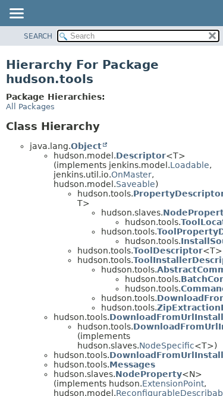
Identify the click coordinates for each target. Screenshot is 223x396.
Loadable (189, 165)
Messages (132, 364)
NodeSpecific (166, 345)
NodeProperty (148, 374)
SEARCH (38, 36)
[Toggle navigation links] (16, 14)
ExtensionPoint (173, 383)
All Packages (30, 106)
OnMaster (131, 174)
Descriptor (141, 155)
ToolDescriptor (168, 250)
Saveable (135, 184)
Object (86, 146)
